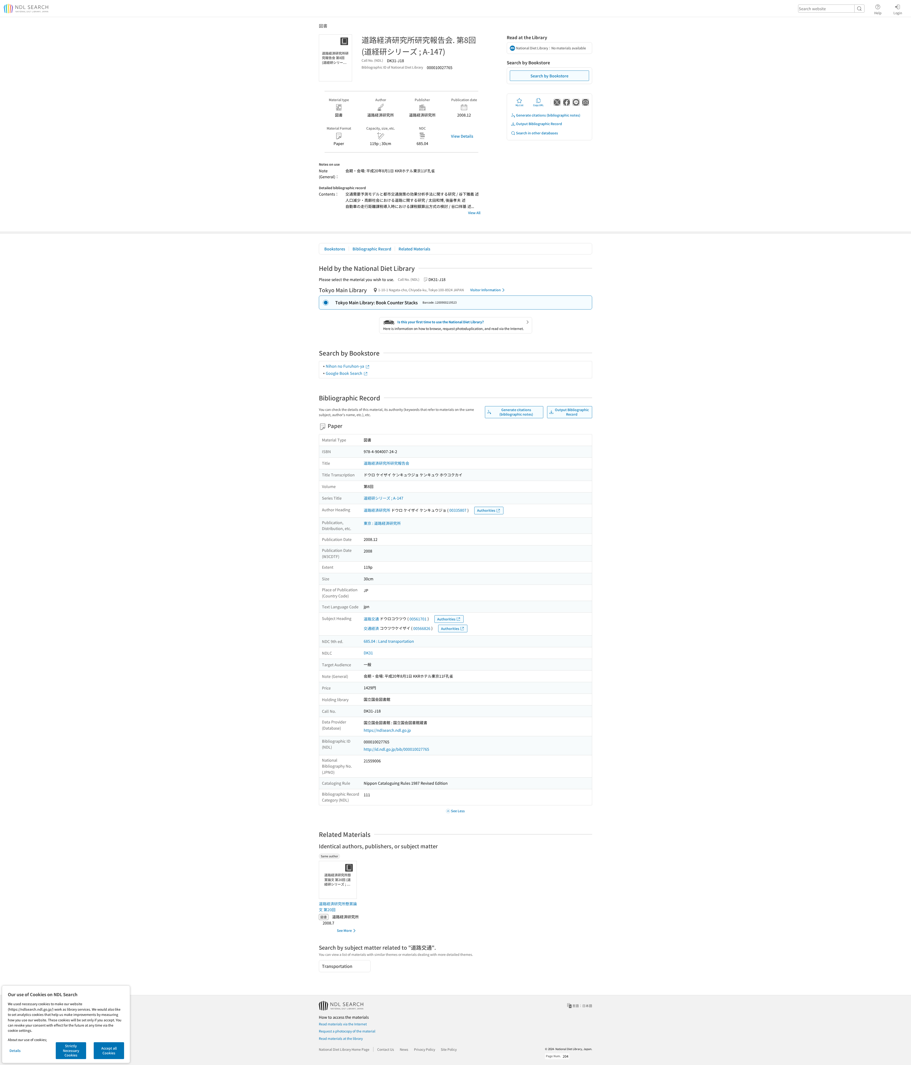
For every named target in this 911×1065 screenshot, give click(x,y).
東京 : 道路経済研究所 (382, 523)
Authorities (486, 510)
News (404, 1049)
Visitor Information (485, 289)
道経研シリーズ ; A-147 (383, 498)
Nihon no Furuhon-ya (345, 366)
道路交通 (371, 619)
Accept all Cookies (109, 1050)
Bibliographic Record (372, 249)
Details (15, 1050)
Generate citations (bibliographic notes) (548, 115)
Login (897, 12)
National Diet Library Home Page (344, 1049)
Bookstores (334, 249)
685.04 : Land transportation (389, 641)
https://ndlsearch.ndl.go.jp (387, 730)
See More (344, 930)
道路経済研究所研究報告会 (386, 463)
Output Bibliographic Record (539, 123)
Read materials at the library (341, 1038)
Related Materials (414, 249)
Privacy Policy (424, 1049)
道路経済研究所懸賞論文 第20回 (338, 907)
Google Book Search (344, 373)
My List (519, 105)
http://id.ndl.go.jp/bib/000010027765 (396, 749)
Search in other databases (537, 133)
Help (878, 12)
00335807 (457, 510)
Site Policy (449, 1049)
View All (474, 212)
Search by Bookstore (549, 76)
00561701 (418, 619)
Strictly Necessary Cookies (71, 1050)
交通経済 (371, 628)
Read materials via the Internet (343, 1024)
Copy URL (538, 105)
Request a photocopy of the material (347, 1031)
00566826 (421, 628)
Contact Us (385, 1049)
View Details (462, 136)
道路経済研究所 (377, 510)
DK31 (368, 653)
